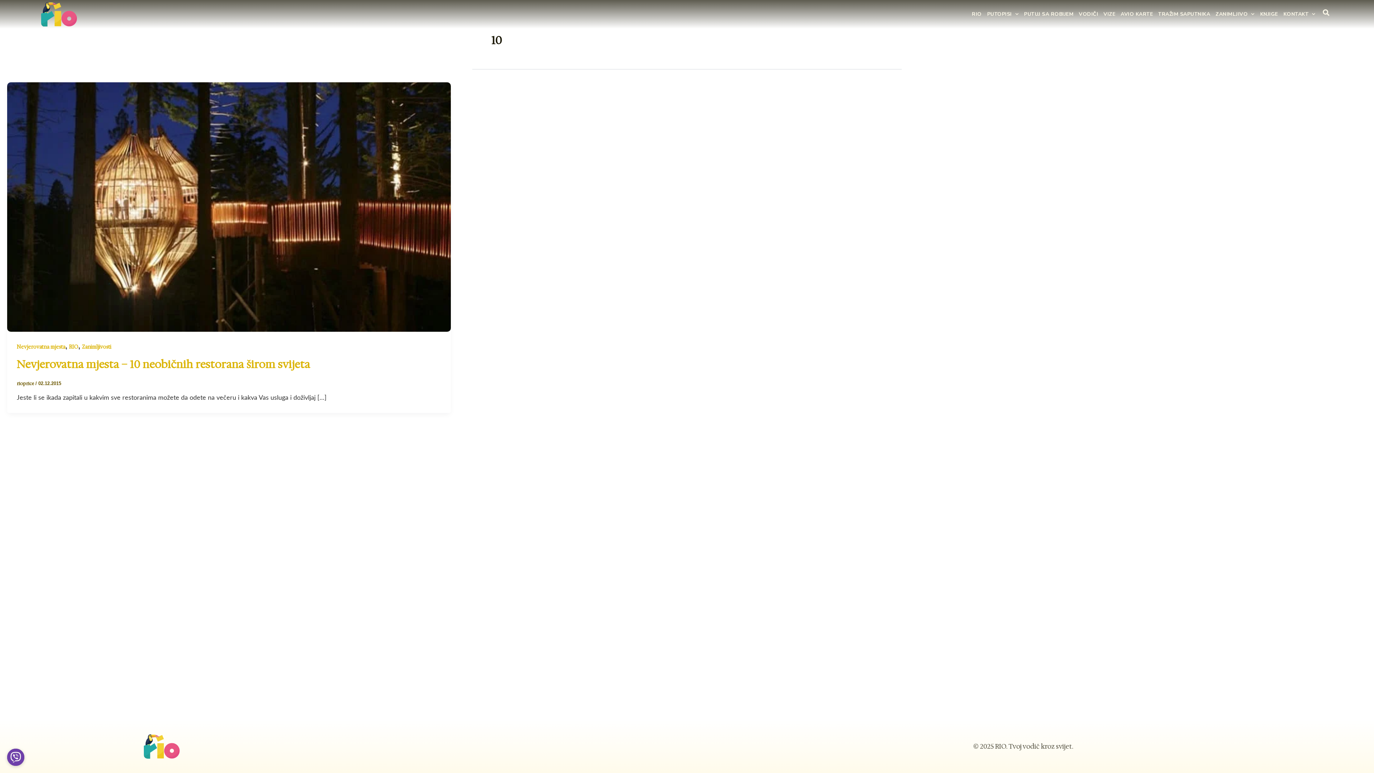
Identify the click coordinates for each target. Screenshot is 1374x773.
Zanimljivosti (96, 347)
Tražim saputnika (1184, 14)
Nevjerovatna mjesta (41, 347)
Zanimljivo (1231, 14)
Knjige (1269, 14)
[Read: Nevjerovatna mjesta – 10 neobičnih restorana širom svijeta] (229, 206)
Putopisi (999, 14)
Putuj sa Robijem (1048, 14)
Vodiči (1088, 14)
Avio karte (1137, 14)
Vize (1109, 14)
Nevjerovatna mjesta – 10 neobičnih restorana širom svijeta (163, 364)
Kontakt (1296, 14)
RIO (977, 14)
